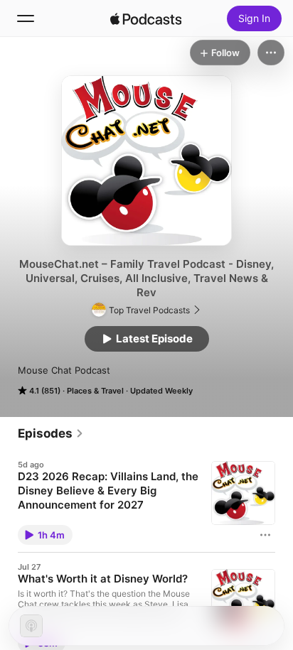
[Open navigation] (25, 18)
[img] (146, 18)
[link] (51, 433)
